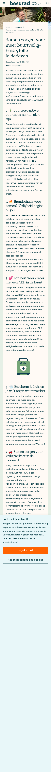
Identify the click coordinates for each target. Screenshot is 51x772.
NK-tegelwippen (28, 429)
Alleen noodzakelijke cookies (25, 560)
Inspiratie (19, 27)
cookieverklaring (34, 531)
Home (8, 27)
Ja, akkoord (25, 550)
